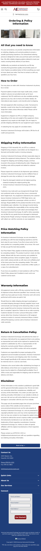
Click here (29, 4)
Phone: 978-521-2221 (7, 462)
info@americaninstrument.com (10, 469)
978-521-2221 (23, 14)
